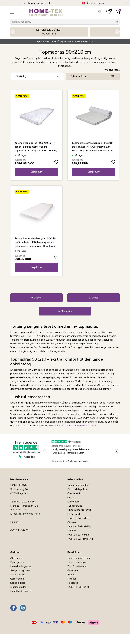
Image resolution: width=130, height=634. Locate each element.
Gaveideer (73, 570)
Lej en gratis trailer (77, 518)
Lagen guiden (17, 574)
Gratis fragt (73, 514)
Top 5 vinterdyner (77, 566)
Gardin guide (17, 578)
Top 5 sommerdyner (78, 558)
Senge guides (17, 583)
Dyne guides (17, 562)
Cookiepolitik (74, 493)
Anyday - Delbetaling (79, 526)
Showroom (73, 501)
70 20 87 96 (27, 501)
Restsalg (72, 583)
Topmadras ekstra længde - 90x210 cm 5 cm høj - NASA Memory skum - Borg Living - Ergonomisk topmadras (92, 146)
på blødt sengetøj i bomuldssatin (65, 41)
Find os (14, 522)
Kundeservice (74, 506)
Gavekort (72, 522)
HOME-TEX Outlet (78, 587)
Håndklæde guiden (20, 591)
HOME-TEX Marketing (80, 539)
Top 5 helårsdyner (77, 562)
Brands (71, 574)
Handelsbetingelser (78, 485)
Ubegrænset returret (79, 510)
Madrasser (66, 311)
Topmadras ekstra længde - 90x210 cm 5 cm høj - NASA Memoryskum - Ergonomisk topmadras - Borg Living (35, 242)
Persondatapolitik (77, 489)
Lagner (38, 297)
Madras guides (18, 587)
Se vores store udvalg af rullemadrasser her (73, 425)
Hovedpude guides (20, 566)
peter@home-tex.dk (30, 513)
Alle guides (16, 558)
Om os (71, 497)
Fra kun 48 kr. (49, 31)
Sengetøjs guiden (20, 570)
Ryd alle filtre (112, 69)
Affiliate (72, 530)
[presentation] (3, 3)
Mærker (71, 578)
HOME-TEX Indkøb (78, 534)
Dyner (94, 297)
